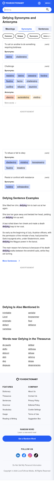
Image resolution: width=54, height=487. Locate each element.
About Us (32, 391)
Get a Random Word (27, 438)
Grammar (6, 405)
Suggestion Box (34, 418)
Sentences (43, 28)
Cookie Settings (34, 409)
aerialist (31, 312)
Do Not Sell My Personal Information (27, 465)
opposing (32, 75)
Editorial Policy (34, 405)
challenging (21, 56)
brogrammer (33, 316)
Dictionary (6, 391)
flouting (9, 81)
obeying (9, 97)
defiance (32, 324)
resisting (10, 75)
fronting (44, 75)
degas (31, 361)
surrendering (23, 97)
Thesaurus (7, 396)
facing (19, 81)
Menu (47, 3)
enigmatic (7, 320)
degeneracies (34, 365)
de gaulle (7, 344)
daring (9, 56)
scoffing (9, 86)
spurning (33, 86)
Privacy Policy (33, 400)
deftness (32, 348)
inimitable (7, 312)
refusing (21, 86)
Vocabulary (7, 409)
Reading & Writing (10, 418)
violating (24, 162)
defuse (31, 353)
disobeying (11, 162)
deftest (31, 344)
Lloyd (5, 316)
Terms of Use (33, 414)
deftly (5, 348)
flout (30, 320)
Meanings (10, 28)
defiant (6, 324)
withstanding (23, 186)
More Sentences (10, 260)
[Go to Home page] (13, 3)
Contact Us (32, 396)
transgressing (38, 162)
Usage (5, 414)
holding (9, 186)
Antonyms (47, 36)
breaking (21, 167)
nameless (7, 328)
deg (4, 361)
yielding (36, 97)
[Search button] (47, 9)
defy (4, 357)
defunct (6, 353)
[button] (39, 3)
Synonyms (26, 28)
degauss (6, 365)
